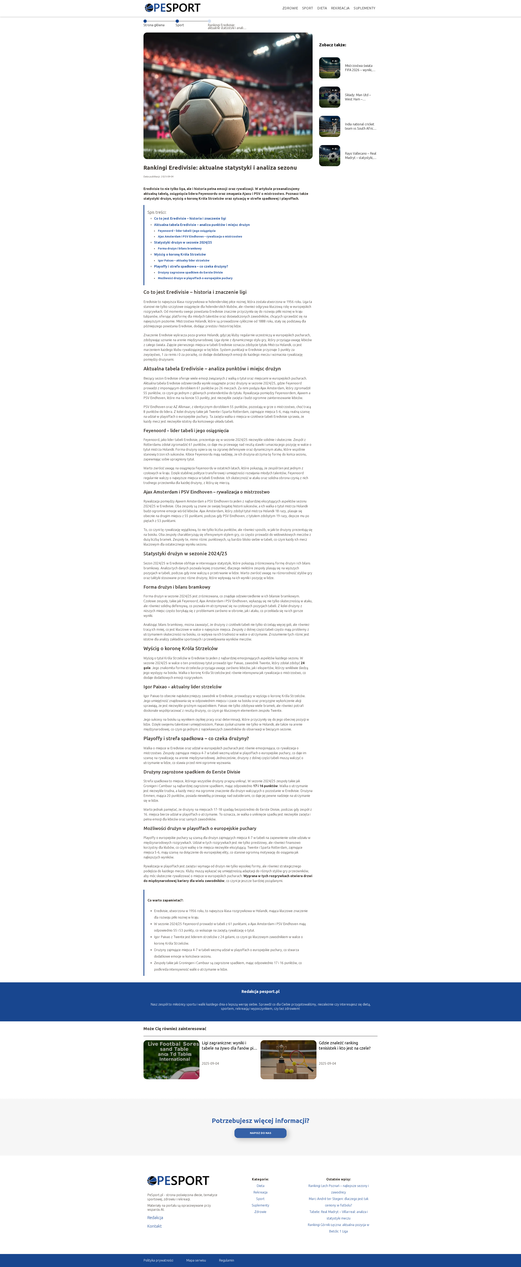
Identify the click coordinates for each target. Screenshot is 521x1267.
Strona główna (153, 25)
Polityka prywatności (158, 1260)
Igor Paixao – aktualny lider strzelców (183, 260)
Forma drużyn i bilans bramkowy (180, 248)
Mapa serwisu (196, 1260)
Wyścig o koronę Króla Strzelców (180, 254)
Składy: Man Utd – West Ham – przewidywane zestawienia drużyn (358, 97)
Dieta (322, 8)
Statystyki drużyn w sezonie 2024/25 (183, 242)
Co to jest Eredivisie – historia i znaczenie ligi (190, 218)
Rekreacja (340, 8)
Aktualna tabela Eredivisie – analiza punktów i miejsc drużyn (202, 225)
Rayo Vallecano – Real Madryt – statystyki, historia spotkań (360, 156)
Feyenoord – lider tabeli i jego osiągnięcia (187, 230)
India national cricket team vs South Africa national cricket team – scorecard (361, 126)
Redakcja (155, 1217)
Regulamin (226, 1260)
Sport (307, 8)
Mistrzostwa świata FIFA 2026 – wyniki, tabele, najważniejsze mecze (360, 68)
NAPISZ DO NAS (260, 1133)
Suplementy (364, 8)
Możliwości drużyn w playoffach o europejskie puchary (195, 278)
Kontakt (154, 1226)
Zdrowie (290, 8)
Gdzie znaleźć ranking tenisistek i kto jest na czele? (345, 1045)
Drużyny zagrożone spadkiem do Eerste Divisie (190, 272)
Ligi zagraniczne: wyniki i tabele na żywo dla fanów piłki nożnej (230, 1045)
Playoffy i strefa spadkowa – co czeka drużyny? (191, 266)
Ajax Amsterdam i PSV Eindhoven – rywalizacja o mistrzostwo (200, 236)
